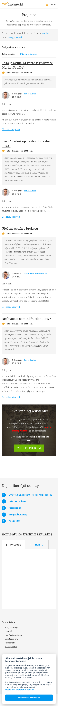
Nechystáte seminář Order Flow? (26, 319)
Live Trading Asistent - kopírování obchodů (30, 494)
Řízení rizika (15, 507)
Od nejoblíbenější (28, 53)
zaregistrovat (15, 37)
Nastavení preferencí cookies (19, 689)
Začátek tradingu (17, 501)
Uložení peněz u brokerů (20, 228)
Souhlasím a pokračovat (29, 697)
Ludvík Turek (29, 273)
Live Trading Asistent (13, 635)
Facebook (15, 544)
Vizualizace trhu (11, 639)
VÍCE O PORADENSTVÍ (29, 448)
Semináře (9, 631)
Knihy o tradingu (11, 627)
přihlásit (46, 33)
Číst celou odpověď (11, 129)
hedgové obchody (18, 514)
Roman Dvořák (30, 93)
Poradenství (10, 643)
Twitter (39, 544)
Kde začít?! (14, 520)
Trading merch (11, 646)
